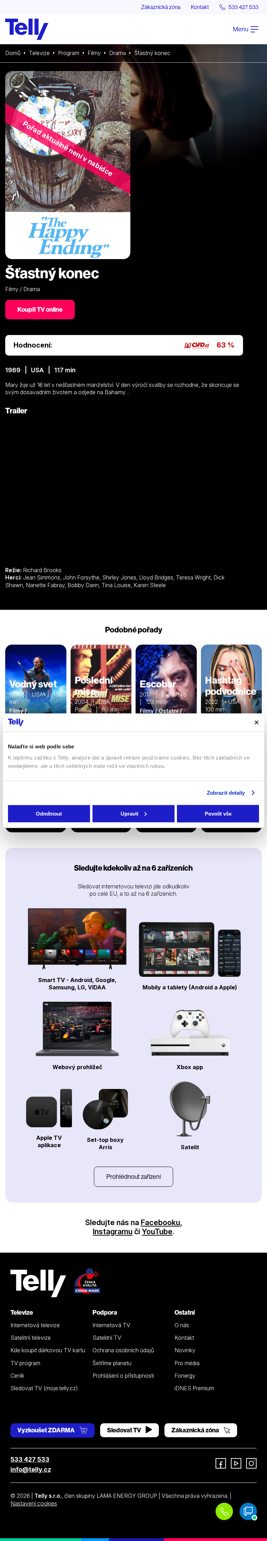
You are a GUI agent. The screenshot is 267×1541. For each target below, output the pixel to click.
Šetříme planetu (111, 1363)
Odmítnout (49, 813)
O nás (182, 1325)
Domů (13, 52)
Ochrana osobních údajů (123, 1350)
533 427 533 (29, 1459)
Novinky (185, 1350)
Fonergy (185, 1375)
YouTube (157, 1231)
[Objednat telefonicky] (224, 1511)
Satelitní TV (106, 1337)
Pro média (187, 1363)
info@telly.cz (30, 1469)
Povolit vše (218, 813)
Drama (117, 52)
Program (68, 52)
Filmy (94, 52)
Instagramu (112, 1231)
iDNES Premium (194, 1388)
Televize (39, 52)
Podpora (104, 1312)
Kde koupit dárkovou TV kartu (47, 1350)
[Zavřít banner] (256, 722)
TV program (25, 1363)
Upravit (129, 813)
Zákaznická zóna (160, 6)
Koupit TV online (40, 309)
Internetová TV (111, 1325)
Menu (241, 29)
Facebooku (160, 1222)
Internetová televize (35, 1325)
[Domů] (26, 29)
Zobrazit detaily (226, 793)
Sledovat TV (124, 1430)
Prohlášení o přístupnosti (123, 1375)
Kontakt (200, 6)
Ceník (17, 1375)
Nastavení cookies (33, 1503)
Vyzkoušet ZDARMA (46, 1430)
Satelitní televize (30, 1337)
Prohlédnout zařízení (133, 1177)
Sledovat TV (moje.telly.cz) (44, 1388)
